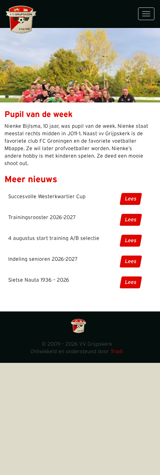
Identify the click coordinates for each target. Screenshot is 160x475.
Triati (117, 351)
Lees (131, 199)
